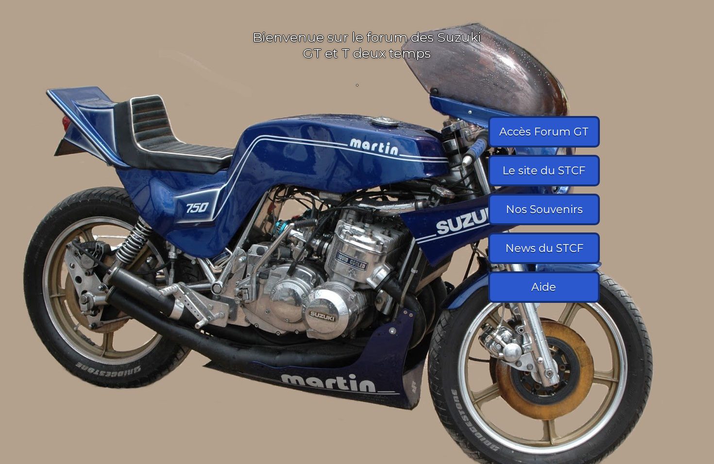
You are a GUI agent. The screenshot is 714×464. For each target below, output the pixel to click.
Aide (544, 287)
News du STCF (544, 248)
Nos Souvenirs (544, 209)
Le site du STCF (544, 170)
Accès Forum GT (544, 131)
